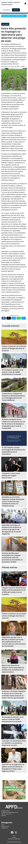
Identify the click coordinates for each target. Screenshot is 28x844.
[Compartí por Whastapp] (18, 318)
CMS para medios (11, 842)
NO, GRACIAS (6, 10)
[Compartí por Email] (14, 318)
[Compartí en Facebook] (4, 318)
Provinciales (5, 24)
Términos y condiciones (14, 839)
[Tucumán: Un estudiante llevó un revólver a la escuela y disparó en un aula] (14, 731)
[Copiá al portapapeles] (23, 318)
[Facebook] (12, 832)
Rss (14, 835)
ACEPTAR (16, 10)
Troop (19, 842)
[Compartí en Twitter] (9, 318)
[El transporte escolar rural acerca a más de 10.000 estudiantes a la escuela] (14, 360)
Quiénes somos (5, 826)
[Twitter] (16, 832)
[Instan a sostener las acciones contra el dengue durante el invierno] (14, 337)
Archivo (14, 837)
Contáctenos (4, 828)
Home (2, 825)
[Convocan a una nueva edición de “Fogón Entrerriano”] (14, 464)
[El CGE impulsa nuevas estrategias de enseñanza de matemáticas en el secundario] (14, 438)
